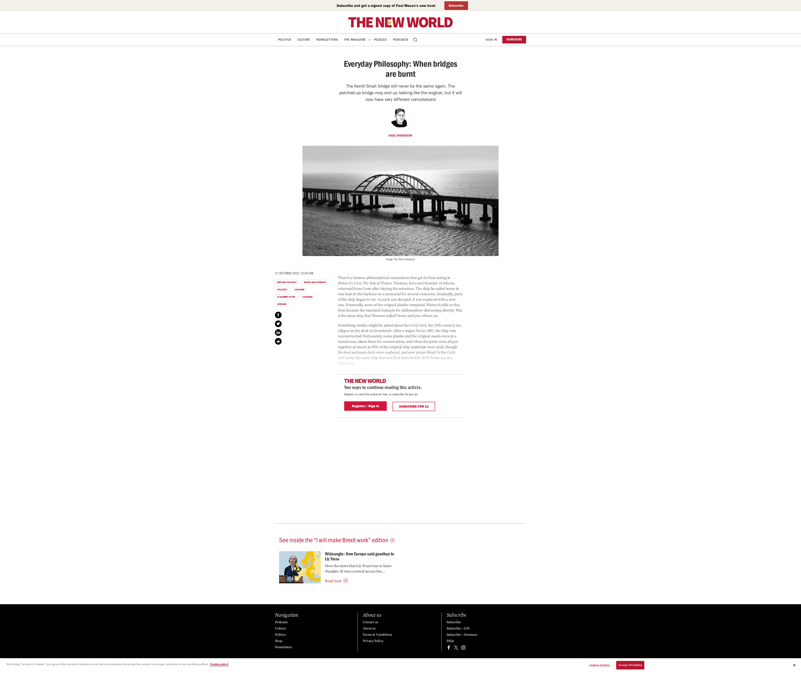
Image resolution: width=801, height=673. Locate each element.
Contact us (370, 622)
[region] (400, 665)
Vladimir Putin (286, 296)
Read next (333, 581)
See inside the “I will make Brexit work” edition (333, 539)
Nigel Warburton (400, 135)
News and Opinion (315, 282)
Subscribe (456, 6)
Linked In (278, 332)
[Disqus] (400, 470)
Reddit (278, 341)
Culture (303, 39)
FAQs (450, 641)
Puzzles (380, 39)
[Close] (794, 665)
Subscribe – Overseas (462, 635)
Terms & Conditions (377, 635)
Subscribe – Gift (458, 628)
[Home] (400, 22)
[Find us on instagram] (463, 648)
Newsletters (327, 39)
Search (415, 39)
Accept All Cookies (630, 665)
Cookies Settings (599, 665)
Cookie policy (219, 664)
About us (369, 628)
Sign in (491, 39)
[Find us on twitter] (456, 648)
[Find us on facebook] (449, 648)
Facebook (278, 315)
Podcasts (400, 39)
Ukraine (300, 289)
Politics (284, 39)
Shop (278, 641)
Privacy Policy (373, 641)
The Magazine (355, 39)
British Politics (286, 282)
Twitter (278, 323)
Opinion (281, 304)
